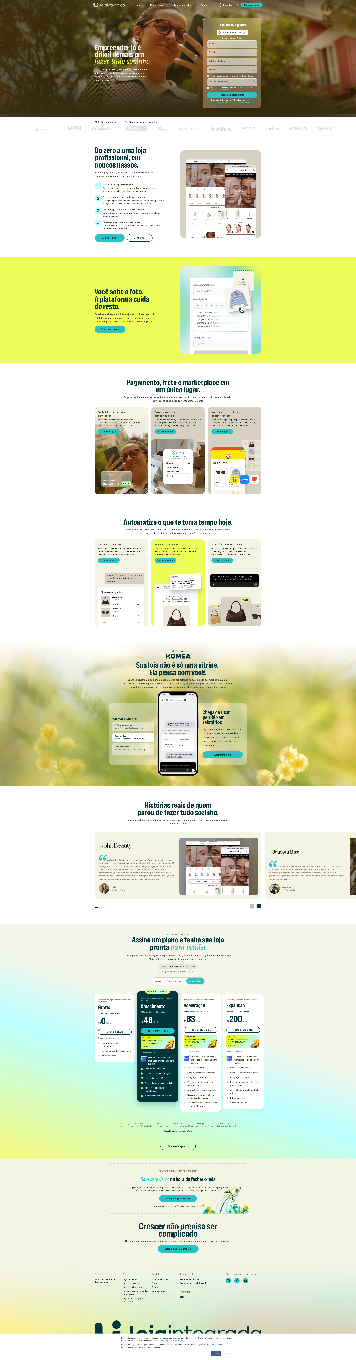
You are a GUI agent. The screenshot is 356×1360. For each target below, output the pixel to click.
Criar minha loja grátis (232, 95)
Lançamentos (158, 1291)
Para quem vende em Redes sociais (105, 1280)
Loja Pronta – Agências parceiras (134, 1300)
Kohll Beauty (120, 890)
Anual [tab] (195, 981)
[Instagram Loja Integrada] (228, 1280)
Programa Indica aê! (190, 1279)
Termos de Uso (243, 88)
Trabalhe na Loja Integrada (193, 1283)
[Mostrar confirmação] (254, 82)
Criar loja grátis (114, 1032)
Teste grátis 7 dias (158, 1030)
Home (138, 5)
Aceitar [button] (216, 1353)
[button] (133, 726)
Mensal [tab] (158, 981)
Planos (203, 5)
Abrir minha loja (222, 754)
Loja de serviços (131, 1283)
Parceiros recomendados (135, 1291)
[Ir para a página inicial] (109, 6)
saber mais (145, 1046)
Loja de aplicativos (132, 1287)
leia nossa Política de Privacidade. (174, 1340)
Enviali (155, 1283)
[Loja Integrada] (178, 1333)
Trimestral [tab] (174, 981)
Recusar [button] (228, 1353)
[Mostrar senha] (254, 70)
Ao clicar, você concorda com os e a (231, 88)
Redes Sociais (157, 5)
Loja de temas (130, 1279)
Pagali (155, 1287)
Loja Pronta (128, 1294)
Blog (182, 1297)
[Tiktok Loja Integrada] (237, 1280)
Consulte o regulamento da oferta (178, 1131)
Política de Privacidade (219, 89)
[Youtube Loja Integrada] (245, 1280)
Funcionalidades (182, 5)
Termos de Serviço (235, 102)
